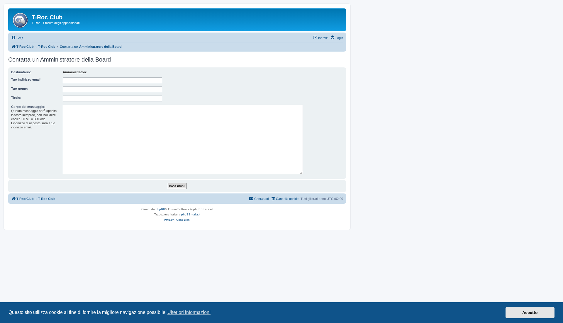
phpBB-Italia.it (190, 214)
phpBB (160, 209)
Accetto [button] (530, 312)
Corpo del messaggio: (28, 106)
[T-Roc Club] (21, 19)
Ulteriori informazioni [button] (189, 312)
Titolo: (16, 97)
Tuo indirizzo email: (26, 79)
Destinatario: (21, 72)
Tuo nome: (19, 88)
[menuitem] (17, 37)
